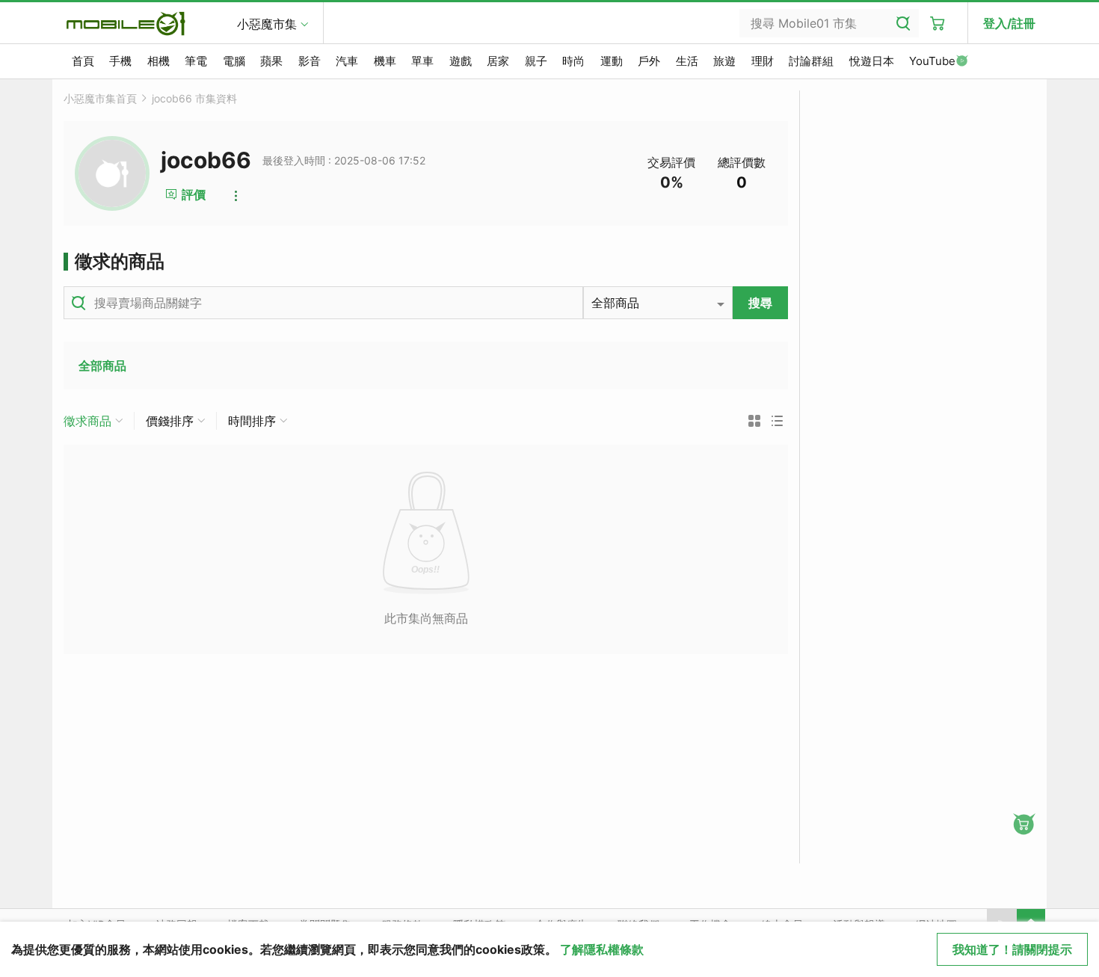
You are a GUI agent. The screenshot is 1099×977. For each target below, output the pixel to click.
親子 (536, 61)
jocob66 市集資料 (194, 98)
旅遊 (724, 61)
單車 (422, 61)
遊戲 (460, 61)
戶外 (649, 61)
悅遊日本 (871, 61)
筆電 (196, 61)
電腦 (234, 61)
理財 (762, 61)
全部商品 (102, 365)
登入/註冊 (1009, 23)
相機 (158, 61)
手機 (120, 61)
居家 (498, 61)
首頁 (83, 61)
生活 (687, 61)
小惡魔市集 (267, 23)
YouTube (932, 61)
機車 (385, 61)
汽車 (347, 61)
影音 (309, 61)
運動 (611, 61)
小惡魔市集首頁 (100, 98)
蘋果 (271, 61)
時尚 (573, 61)
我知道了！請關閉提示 (1012, 949)
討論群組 (811, 61)
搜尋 (760, 302)
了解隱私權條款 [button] (602, 949)
